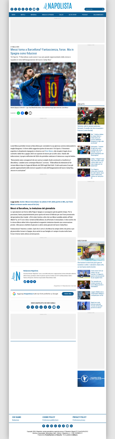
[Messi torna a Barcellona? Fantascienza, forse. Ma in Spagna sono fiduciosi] (43, 84)
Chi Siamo (16, 417)
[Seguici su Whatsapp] (23, 9)
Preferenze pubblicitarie (50, 420)
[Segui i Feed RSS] (37, 9)
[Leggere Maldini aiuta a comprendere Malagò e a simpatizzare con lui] (84, 295)
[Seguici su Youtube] (34, 9)
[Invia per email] (30, 113)
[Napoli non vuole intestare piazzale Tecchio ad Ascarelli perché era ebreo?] (84, 306)
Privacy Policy (80, 417)
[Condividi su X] (26, 113)
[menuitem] (13, 15)
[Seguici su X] (15, 9)
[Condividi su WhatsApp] (18, 113)
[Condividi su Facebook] (22, 113)
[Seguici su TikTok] (30, 9)
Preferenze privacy (79, 420)
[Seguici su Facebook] (12, 9)
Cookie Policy (48, 417)
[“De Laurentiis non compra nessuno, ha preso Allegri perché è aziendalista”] (84, 285)
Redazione (15, 420)
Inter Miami (49, 151)
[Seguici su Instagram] (19, 9)
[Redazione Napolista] (16, 276)
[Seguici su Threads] (26, 9)
